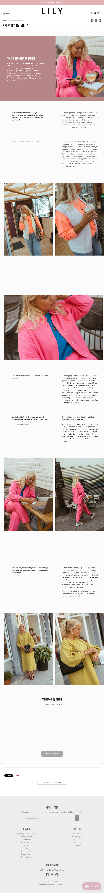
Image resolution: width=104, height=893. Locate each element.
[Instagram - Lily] (96, 20)
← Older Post (45, 782)
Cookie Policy (26, 857)
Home (5, 20)
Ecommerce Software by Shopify (52, 885)
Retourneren (26, 839)
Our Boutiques (77, 834)
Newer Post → (59, 782)
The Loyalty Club (77, 837)
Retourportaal (26, 842)
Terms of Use (26, 851)
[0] (98, 13)
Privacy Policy (26, 854)
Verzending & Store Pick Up (26, 834)
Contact (26, 845)
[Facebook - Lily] (92, 20)
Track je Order (26, 837)
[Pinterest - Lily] (100, 20)
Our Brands (77, 839)
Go (77, 818)
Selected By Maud (15, 26)
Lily (55, 882)
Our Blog (77, 842)
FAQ (26, 848)
